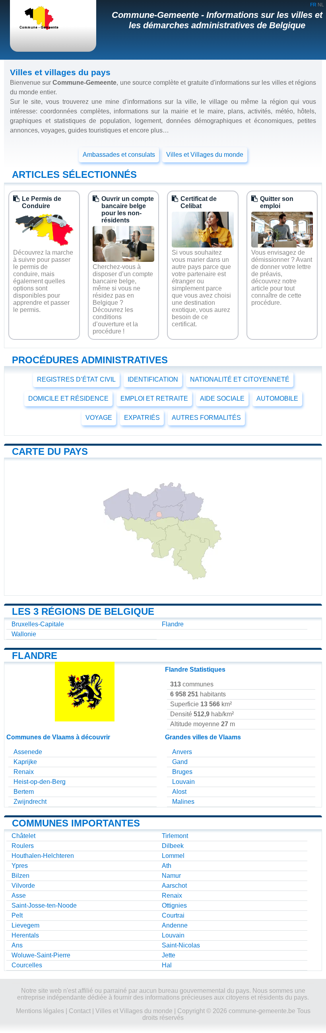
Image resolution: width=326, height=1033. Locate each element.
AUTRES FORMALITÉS (206, 417)
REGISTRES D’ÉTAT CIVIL (76, 379)
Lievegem (25, 925)
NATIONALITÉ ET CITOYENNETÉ (239, 379)
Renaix (24, 771)
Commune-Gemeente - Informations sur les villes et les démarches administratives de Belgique (217, 20)
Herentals (25, 935)
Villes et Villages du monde (204, 154)
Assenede (28, 751)
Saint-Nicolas (181, 945)
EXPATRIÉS (142, 417)
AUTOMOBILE (277, 398)
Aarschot (174, 885)
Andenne (175, 925)
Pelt (17, 915)
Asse (19, 895)
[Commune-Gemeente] (46, 18)
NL (321, 5)
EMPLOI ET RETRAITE (154, 398)
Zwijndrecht (30, 801)
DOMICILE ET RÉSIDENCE (68, 398)
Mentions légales (40, 1011)
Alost (179, 791)
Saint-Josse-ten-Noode (44, 905)
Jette (168, 955)
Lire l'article (44, 332)
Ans (17, 945)
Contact (80, 1011)
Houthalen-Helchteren (43, 855)
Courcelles (27, 965)
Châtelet (23, 835)
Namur (171, 875)
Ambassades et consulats (119, 154)
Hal (167, 965)
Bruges (182, 771)
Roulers (23, 845)
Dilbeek (173, 845)
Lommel (173, 855)
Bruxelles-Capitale (38, 624)
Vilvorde (23, 885)
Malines (183, 801)
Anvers (182, 751)
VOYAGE (98, 417)
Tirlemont (175, 835)
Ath (166, 865)
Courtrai (173, 915)
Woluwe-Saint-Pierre (41, 955)
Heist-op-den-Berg (40, 781)
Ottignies (174, 905)
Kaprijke (25, 761)
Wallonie (24, 634)
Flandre (173, 624)
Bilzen (20, 875)
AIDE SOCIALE (222, 398)
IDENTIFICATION (153, 379)
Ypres (20, 865)
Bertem (24, 791)
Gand (180, 761)
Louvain (183, 781)
